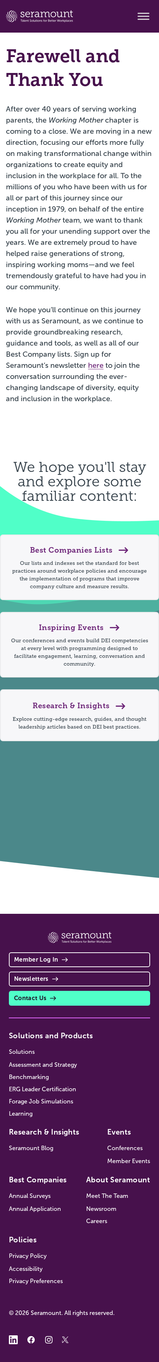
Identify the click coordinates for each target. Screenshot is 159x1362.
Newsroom (101, 1209)
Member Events (128, 1161)
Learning (21, 1113)
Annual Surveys (30, 1196)
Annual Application (35, 1209)
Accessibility (26, 1269)
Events (119, 1132)
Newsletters (31, 979)
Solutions (22, 1052)
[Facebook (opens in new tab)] (31, 1339)
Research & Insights (44, 1132)
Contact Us (30, 998)
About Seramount (118, 1180)
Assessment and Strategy (43, 1065)
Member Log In (36, 959)
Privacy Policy (28, 1256)
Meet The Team (107, 1196)
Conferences (125, 1148)
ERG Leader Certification (42, 1089)
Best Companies (38, 1180)
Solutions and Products (51, 1036)
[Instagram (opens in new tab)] (48, 1339)
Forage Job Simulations (41, 1101)
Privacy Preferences (36, 1281)
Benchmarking (29, 1077)
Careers (96, 1221)
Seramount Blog (31, 1148)
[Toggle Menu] (143, 16)
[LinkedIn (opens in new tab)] (13, 1339)
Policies (23, 1240)
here (96, 365)
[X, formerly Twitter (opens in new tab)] (66, 1339)
